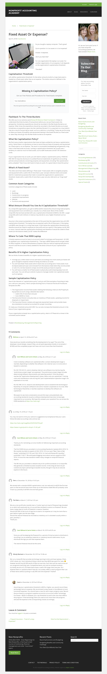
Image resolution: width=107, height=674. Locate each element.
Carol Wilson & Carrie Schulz (26, 530)
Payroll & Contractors (85, 179)
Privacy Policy (54, 663)
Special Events (83, 182)
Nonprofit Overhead (85, 177)
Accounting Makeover (85, 158)
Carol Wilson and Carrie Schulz (27, 357)
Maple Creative (70, 667)
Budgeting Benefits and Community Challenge (86, 127)
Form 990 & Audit (84, 166)
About (69, 12)
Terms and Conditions (70, 663)
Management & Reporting (32, 323)
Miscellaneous (83, 171)
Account (84, 4)
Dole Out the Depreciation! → (60, 619)
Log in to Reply (65, 352)
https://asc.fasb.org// (33, 401)
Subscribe (93, 12)
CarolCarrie (22, 39)
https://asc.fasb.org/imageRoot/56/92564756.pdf (26, 423)
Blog (76, 12)
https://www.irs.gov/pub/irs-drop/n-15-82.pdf (25, 427)
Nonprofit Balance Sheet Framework (43, 120)
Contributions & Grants (86, 163)
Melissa (15, 337)
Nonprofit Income (84, 174)
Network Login (93, 4)
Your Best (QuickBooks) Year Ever (50, 647)
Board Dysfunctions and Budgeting (51, 640)
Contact (31, 663)
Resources (84, 12)
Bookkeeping (19, 323)
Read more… (92, 52)
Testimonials (42, 663)
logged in (20, 613)
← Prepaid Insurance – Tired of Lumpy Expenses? (21, 620)
